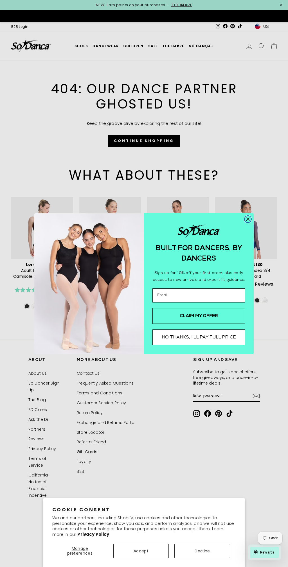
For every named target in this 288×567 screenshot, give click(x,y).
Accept (141, 551)
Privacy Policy (93, 534)
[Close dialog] (247, 219)
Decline (202, 551)
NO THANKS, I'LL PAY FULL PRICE (199, 337)
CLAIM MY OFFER (199, 316)
